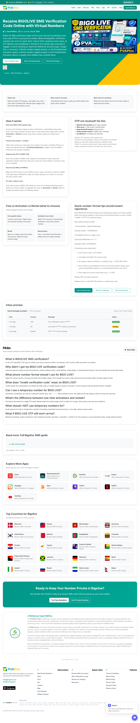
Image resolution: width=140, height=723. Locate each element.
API (108, 7)
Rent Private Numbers (44, 673)
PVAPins (54, 394)
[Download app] (9, 688)
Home (73, 7)
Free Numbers (42, 691)
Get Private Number (80, 600)
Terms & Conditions (112, 673)
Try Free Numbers (59, 600)
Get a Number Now (12, 61)
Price (98, 7)
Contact (114, 7)
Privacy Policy (110, 682)
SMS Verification (16, 73)
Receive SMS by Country (80, 673)
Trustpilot (39, 2)
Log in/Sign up (130, 8)
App (103, 7)
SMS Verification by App (80, 676)
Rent (79, 7)
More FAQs (131, 350)
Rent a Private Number (32, 61)
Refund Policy (110, 679)
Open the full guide (18, 444)
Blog (120, 7)
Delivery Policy (111, 688)
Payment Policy (111, 685)
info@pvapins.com (9, 679)
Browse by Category (79, 679)
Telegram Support (9, 682)
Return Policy (110, 676)
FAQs (39, 676)
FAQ (92, 7)
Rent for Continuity (102, 290)
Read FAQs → (128, 2)
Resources (75, 682)
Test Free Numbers (53, 61)
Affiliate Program (43, 694)
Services (86, 7)
